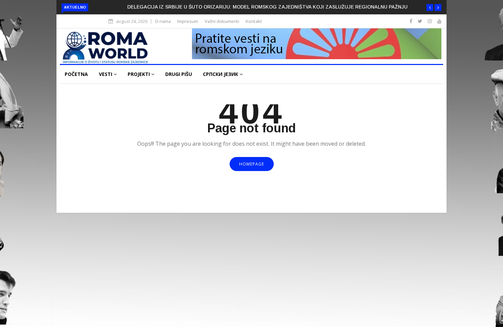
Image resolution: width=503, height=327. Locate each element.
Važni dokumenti (222, 21)
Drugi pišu (178, 74)
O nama (163, 21)
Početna (76, 74)
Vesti (106, 74)
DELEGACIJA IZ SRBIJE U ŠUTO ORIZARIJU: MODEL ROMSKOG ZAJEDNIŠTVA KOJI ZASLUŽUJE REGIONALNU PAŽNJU (267, 7)
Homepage (251, 164)
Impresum (187, 21)
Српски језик (221, 74)
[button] (429, 7)
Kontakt (254, 21)
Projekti (139, 74)
